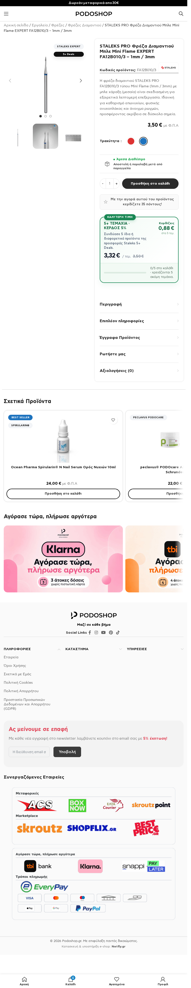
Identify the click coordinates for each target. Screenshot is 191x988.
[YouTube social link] (103, 633)
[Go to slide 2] (45, 116)
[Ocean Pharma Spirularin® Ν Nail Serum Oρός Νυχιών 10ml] (63, 438)
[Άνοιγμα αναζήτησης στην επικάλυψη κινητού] (181, 13)
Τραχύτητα (110, 141)
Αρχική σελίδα (16, 25)
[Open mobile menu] (6, 14)
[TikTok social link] (118, 633)
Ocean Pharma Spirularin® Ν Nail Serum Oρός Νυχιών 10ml (63, 467)
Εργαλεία (40, 25)
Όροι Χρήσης (15, 666)
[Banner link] (63, 558)
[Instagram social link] (96, 633)
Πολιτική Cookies (18, 682)
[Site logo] (93, 13)
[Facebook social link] (90, 633)
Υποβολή (67, 752)
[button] (10, 81)
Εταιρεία (11, 657)
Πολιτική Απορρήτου (21, 691)
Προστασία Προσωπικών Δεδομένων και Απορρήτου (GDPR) (27, 704)
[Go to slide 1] (40, 116)
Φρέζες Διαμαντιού (84, 25)
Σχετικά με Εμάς (17, 674)
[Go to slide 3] (50, 116)
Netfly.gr (119, 946)
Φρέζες (57, 25)
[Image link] (94, 615)
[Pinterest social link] (111, 633)
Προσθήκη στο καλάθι (150, 183)
